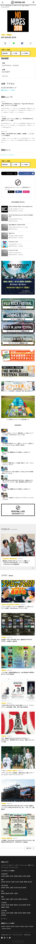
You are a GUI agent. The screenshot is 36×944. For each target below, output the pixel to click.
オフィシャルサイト (9, 155)
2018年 (9, 928)
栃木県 (30, 882)
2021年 (27, 926)
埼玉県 (17, 882)
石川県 (16, 887)
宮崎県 (11, 913)
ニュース (4, 604)
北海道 (3, 876)
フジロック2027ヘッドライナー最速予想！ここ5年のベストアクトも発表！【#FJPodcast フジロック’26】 (17, 607)
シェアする (26, 173)
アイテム (11, 867)
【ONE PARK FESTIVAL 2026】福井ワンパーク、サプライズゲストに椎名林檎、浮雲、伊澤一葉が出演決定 (17, 706)
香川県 (28, 905)
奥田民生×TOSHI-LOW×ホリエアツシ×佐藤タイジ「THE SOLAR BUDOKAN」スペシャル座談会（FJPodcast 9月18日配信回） (16, 562)
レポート (17, 604)
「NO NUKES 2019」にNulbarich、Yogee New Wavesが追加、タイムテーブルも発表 (17, 104)
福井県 (24, 887)
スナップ (9, 770)
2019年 (4, 928)
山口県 (20, 905)
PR (3, 770)
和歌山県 (25, 899)
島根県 (11, 905)
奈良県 (16, 899)
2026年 (3, 926)
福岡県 (24, 913)
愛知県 (7, 893)
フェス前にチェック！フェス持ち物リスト (17, 419)
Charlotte (22, 942)
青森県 (7, 876)
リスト (16, 867)
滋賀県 (20, 899)
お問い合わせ (27, 934)
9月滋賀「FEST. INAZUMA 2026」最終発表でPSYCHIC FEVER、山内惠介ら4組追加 (16, 640)
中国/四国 (3, 902)
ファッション (23, 865)
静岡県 (3, 893)
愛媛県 (3, 907)
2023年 (17, 926)
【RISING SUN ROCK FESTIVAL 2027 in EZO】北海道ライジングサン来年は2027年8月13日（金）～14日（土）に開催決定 (17, 807)
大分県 (7, 913)
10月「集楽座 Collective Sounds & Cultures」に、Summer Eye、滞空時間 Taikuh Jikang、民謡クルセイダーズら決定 (18, 739)
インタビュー (6, 558)
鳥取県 (16, 905)
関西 (2, 897)
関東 (23, 5)
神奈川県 (8, 882)
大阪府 (3, 899)
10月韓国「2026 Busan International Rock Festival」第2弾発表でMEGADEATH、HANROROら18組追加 (18, 841)
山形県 (24, 876)
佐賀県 (3, 913)
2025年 (8, 926)
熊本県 (20, 913)
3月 (3, 34)
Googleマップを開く (9, 90)
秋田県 (20, 876)
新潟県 (3, 887)
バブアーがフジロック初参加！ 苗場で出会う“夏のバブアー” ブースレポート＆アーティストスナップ (17, 773)
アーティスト (5, 867)
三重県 (16, 893)
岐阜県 (11, 893)
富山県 (20, 887)
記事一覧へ (29, 848)
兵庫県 (11, 899)
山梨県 (11, 887)
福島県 (28, 876)
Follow (11, 191)
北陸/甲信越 (4, 885)
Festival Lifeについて (6, 934)
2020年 (31, 926)
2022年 (22, 926)
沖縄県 (16, 913)
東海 (2, 891)
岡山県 (7, 905)
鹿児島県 (3, 915)
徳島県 (24, 905)
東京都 (27, 5)
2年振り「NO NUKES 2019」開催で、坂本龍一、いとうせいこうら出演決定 (18, 134)
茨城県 (21, 882)
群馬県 (25, 882)
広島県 (3, 905)
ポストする (9, 173)
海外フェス (9, 838)
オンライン (4, 918)
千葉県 (13, 882)
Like (19, 191)
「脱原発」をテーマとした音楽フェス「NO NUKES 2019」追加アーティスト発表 (17, 119)
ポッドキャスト (13, 558)
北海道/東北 (4, 874)
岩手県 (11, 876)
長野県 (7, 887)
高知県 (7, 907)
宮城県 (16, 876)
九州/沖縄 (3, 910)
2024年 (13, 926)
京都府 (7, 899)
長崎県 (28, 913)
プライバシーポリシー (18, 934)
